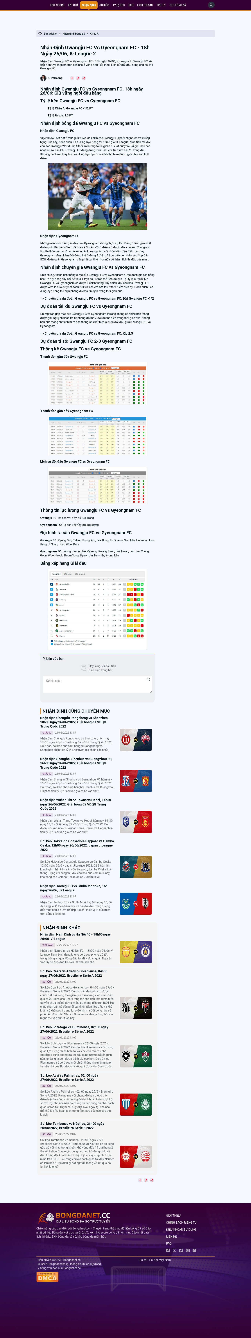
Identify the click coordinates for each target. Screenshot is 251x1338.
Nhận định (89, 5)
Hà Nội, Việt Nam (160, 1260)
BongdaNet (50, 33)
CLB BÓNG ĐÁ (178, 5)
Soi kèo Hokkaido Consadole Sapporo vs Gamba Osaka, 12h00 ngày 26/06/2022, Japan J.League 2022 (77, 845)
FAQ (168, 1243)
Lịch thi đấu (145, 5)
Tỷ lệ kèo (119, 5)
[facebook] (168, 1251)
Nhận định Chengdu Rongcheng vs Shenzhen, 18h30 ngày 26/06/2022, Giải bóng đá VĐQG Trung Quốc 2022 (74, 722)
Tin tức (161, 5)
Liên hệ (171, 1236)
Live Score (57, 5)
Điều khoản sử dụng (181, 1229)
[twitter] (181, 1251)
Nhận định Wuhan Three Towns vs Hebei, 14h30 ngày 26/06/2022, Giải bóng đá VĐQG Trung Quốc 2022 (75, 804)
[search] (211, 7)
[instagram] (188, 1251)
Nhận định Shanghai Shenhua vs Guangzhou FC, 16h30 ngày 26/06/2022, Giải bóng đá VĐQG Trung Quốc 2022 (76, 763)
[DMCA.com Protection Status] (86, 1277)
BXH (131, 5)
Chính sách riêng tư (181, 1222)
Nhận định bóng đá (73, 33)
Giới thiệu (173, 1215)
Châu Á (94, 33)
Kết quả (73, 5)
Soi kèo (104, 5)
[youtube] (174, 1251)
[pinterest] (194, 1251)
